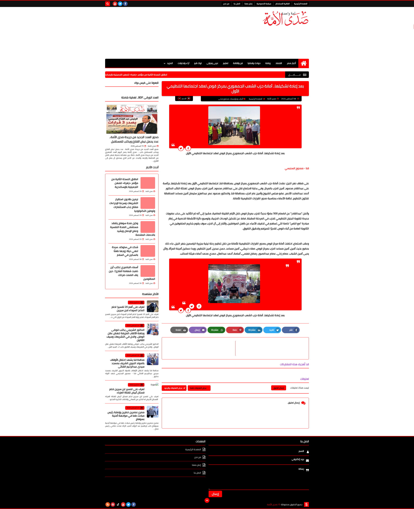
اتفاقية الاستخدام (283, 4)
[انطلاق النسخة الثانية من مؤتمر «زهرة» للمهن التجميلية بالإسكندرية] (148, 183)
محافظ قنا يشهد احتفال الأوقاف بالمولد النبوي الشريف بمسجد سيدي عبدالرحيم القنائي (127, 363)
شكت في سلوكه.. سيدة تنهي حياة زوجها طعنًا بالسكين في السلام (125, 251)
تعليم (225, 63)
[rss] (107, 504)
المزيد (170, 63)
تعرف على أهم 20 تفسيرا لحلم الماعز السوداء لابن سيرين (128, 308)
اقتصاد (279, 63)
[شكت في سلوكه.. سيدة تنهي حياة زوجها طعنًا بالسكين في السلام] (148, 251)
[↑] (207, 500)
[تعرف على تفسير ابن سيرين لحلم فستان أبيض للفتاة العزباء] (152, 389)
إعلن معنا (248, 4)
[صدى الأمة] (285, 18)
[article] (200, 348)
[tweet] (181, 148)
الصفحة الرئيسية (300, 4)
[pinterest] (113, 504)
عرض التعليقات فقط (198, 388)
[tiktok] (118, 504)
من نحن (226, 4)
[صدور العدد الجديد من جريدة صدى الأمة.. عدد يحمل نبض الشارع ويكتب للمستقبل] (131, 119)
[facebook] (125, 3)
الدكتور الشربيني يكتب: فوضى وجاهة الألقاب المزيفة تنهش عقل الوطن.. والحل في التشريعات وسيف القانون (125, 334)
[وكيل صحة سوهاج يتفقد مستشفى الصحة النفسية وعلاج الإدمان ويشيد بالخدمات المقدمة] (148, 227)
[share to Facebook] (188, 148)
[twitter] (120, 3)
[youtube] (115, 3)
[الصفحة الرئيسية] (303, 63)
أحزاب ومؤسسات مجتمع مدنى (230, 99)
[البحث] (107, 3)
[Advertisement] (164, 33)
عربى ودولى (212, 63)
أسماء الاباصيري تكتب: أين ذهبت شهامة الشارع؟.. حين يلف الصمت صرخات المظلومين (132, 273)
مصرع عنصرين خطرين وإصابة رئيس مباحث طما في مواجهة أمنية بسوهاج (126, 415)
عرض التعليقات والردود (173, 388)
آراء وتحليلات (183, 63)
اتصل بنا (237, 4)
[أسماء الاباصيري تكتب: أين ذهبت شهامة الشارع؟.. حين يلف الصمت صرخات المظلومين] (148, 271)
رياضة (268, 63)
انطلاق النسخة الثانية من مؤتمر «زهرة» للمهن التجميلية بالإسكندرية (152, 75)
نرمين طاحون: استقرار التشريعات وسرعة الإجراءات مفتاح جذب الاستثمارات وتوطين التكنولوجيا (132, 205)
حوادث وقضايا (254, 63)
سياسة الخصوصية (264, 4)
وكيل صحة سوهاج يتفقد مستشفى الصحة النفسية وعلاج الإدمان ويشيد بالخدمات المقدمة (132, 229)
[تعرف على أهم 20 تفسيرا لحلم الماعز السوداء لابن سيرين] (152, 306)
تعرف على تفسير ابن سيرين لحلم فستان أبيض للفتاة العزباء (126, 391)
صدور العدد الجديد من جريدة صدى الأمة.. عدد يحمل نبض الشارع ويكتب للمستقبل (133, 139)
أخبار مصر (291, 63)
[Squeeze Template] (306, 504)
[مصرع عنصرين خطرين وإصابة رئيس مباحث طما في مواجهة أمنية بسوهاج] (152, 412)
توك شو (198, 63)
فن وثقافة (238, 63)
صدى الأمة (152, 146)
